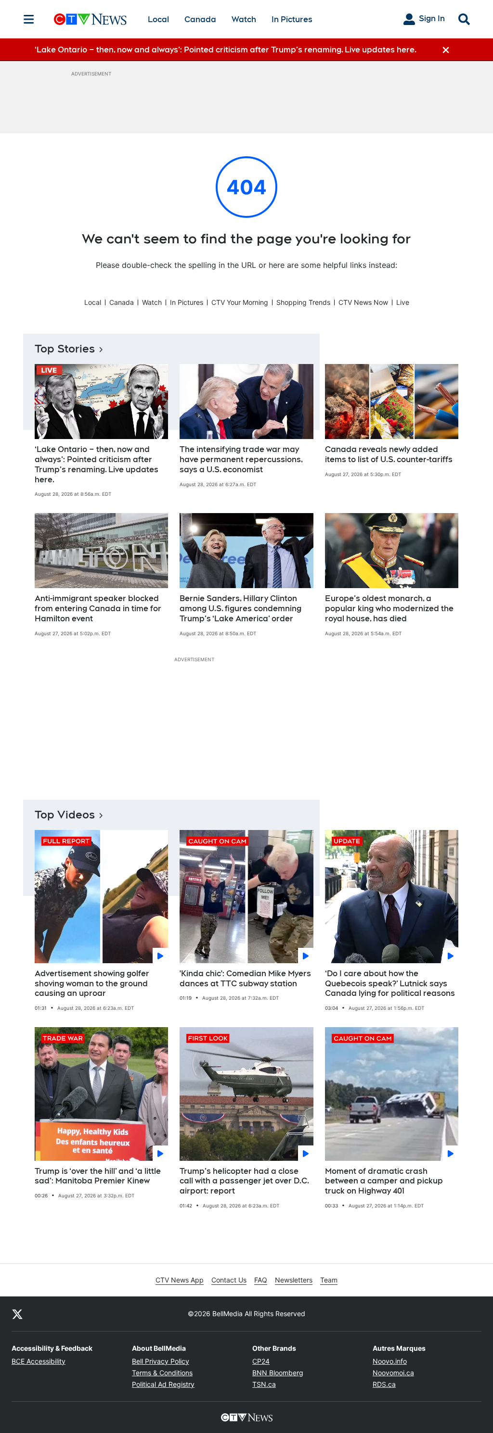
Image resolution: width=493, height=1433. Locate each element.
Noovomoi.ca (393, 1373)
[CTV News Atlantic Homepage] (90, 19)
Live (402, 302)
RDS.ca (384, 1384)
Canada (200, 19)
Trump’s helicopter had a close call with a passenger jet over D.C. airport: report (244, 1181)
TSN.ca (264, 1384)
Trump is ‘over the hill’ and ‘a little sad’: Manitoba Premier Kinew (98, 1176)
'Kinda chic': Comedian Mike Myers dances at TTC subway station (245, 978)
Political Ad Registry (163, 1384)
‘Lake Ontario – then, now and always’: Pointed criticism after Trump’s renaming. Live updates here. (96, 464)
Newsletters (293, 1280)
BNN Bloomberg (277, 1373)
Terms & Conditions (162, 1373)
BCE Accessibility (38, 1361)
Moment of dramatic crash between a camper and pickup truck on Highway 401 (384, 1181)
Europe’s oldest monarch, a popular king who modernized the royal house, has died (389, 608)
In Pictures (292, 19)
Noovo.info (390, 1361)
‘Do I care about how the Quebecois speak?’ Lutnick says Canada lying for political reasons (390, 983)
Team (328, 1280)
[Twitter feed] (17, 1314)
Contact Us (228, 1280)
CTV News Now (363, 302)
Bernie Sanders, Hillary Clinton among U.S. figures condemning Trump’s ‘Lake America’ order (240, 608)
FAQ (260, 1280)
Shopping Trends (303, 302)
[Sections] (29, 19)
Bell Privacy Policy (160, 1361)
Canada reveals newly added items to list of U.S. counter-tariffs (389, 454)
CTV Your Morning (239, 302)
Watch (244, 19)
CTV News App (180, 1280)
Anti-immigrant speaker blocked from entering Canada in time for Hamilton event (98, 608)
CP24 (261, 1361)
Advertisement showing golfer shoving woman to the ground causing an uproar (92, 983)
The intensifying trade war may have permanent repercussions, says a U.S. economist (241, 459)
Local (158, 19)
